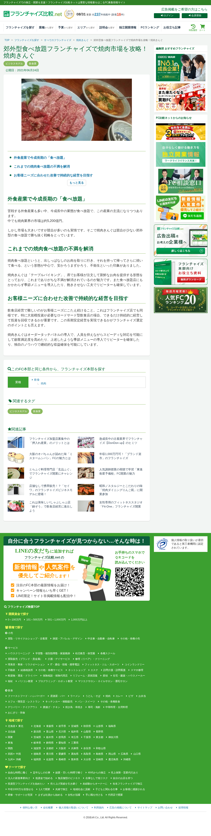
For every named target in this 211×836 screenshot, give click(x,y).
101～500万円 (34, 619)
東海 (10, 742)
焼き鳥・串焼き (74, 707)
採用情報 (183, 807)
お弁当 (142, 696)
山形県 (99, 726)
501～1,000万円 (57, 619)
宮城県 (74, 726)
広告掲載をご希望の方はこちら (184, 9)
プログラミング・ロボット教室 (55, 681)
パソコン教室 (25, 681)
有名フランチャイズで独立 (127, 783)
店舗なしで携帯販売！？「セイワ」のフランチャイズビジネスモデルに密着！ (51, 490)
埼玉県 (74, 737)
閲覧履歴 (193, 30)
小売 (10, 633)
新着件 (117, 14)
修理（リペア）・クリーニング (92, 659)
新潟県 (37, 731)
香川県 (49, 753)
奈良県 (87, 748)
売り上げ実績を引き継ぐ (63, 783)
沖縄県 (127, 759)
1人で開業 (44, 789)
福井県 (74, 731)
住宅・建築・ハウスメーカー (129, 675)
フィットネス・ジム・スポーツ (102, 664)
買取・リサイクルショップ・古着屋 (27, 638)
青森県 (49, 726)
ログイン (168, 15)
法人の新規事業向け (19, 778)
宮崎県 (99, 759)
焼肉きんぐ (82, 40)
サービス (13, 647)
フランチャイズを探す (20, 27)
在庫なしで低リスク (97, 778)
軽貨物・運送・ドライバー (23, 675)
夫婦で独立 (61, 789)
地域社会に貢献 (81, 789)
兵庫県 (74, 748)
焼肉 (43, 383)
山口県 (137, 753)
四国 (10, 753)
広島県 (124, 753)
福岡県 (37, 759)
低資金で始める (44, 778)
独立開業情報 (127, 27)
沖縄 (18, 759)
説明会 (107, 27)
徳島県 (37, 753)
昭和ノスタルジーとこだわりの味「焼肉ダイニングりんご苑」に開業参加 (121, 490)
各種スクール (107, 653)
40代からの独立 (97, 772)
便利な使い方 (30, 807)
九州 (10, 759)
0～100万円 (14, 619)
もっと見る (76, 182)
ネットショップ (76, 670)
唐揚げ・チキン (51, 707)
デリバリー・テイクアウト (23, 707)
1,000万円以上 (79, 619)
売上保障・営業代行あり (124, 772)
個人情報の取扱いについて (73, 807)
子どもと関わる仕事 (106, 789)
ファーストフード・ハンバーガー (26, 696)
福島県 (112, 726)
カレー (119, 696)
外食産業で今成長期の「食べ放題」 (40, 157)
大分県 (87, 759)
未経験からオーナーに (95, 783)
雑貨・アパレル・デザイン (67, 638)
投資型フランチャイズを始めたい (26, 783)
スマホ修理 (137, 670)
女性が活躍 (74, 794)
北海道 (11, 726)
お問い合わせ (165, 807)
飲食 (37, 379)
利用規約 (99, 807)
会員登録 (196, 15)
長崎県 (62, 759)
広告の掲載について (120, 807)
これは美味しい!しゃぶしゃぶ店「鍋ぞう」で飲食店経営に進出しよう (51, 506)
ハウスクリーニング (19, 653)
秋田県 (87, 726)
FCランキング (150, 27)
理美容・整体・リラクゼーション (26, 664)
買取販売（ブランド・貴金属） (25, 659)
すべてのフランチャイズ (57, 40)
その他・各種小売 (130, 638)
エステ (94, 670)
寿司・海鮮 (94, 707)
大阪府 (62, 748)
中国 (18, 753)
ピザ (130, 696)
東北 (20, 726)
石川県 (62, 731)
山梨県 (87, 731)
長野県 (99, 731)
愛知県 (62, 742)
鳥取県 (87, 753)
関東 (10, 737)
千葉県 (87, 737)
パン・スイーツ (86, 701)
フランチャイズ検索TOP (24, 606)
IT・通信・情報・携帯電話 (64, 664)
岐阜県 (37, 742)
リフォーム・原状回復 (85, 675)
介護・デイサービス (59, 659)
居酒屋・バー (57, 696)
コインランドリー (134, 664)
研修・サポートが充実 (20, 794)
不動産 (11, 670)
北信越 (11, 731)
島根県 (99, 753)
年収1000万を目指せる (20, 789)
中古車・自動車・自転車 (101, 638)
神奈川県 (113, 737)
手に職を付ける (94, 794)
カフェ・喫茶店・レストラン (24, 701)
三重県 (74, 742)
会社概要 (48, 807)
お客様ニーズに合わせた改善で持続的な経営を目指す (53, 175)
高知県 (74, 753)
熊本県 (74, 759)
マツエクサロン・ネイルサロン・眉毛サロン (102, 681)
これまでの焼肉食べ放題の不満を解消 (42, 166)
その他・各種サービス (50, 670)
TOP (7, 40)
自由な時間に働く (18, 772)
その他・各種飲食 (110, 701)
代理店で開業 (115, 794)
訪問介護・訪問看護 (114, 670)
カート (202, 30)
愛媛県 (62, 753)
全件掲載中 (101, 14)
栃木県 (49, 737)
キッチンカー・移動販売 (58, 701)
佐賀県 (49, 759)
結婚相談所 (27, 670)
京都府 (49, 748)
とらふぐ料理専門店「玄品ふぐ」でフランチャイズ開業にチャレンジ (51, 473)
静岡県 (49, 742)
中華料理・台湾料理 (117, 707)
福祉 (10, 681)
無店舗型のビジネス (69, 778)
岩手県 (62, 726)
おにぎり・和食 (16, 712)
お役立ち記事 (172, 27)
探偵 (105, 675)
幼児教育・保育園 (85, 653)
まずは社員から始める (50, 794)
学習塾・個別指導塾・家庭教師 (52, 653)
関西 (10, 748)
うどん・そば (93, 696)
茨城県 (37, 737)
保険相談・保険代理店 (55, 675)
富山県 (49, 731)
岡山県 (112, 753)
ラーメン (75, 696)
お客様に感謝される (134, 789)
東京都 (99, 737)
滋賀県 (37, 748)
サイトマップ (144, 807)
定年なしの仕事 (41, 772)
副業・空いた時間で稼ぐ (69, 772)
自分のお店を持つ (123, 778)
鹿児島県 (113, 759)
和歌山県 (101, 748)
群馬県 (62, 737)
